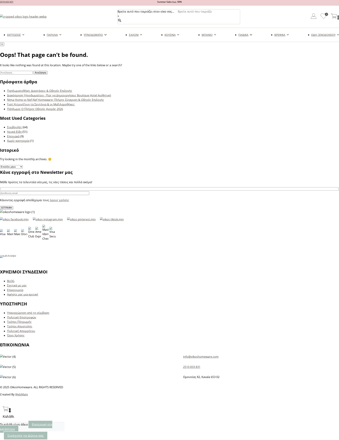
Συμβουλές (14, 127)
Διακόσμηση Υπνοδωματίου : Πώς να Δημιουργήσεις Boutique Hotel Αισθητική (59, 95)
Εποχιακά (13, 136)
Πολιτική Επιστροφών (21, 317)
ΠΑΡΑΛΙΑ (52, 35)
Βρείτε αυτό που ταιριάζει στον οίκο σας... (146, 11)
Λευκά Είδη (14, 132)
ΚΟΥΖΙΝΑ (170, 35)
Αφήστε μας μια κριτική (22, 294)
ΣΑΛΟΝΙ (134, 35)
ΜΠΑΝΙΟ (207, 35)
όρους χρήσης (59, 200)
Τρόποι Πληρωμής (19, 322)
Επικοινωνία (15, 290)
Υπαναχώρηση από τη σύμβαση (28, 313)
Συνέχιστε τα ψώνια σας (25, 435)
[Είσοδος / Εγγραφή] (313, 16)
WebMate (21, 394)
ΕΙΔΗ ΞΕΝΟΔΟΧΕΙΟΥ (323, 35)
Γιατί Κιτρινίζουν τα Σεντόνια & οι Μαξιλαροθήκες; (41, 104)
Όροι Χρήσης (16, 335)
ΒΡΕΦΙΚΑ (279, 35)
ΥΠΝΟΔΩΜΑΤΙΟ (93, 35)
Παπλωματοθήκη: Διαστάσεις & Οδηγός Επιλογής (39, 91)
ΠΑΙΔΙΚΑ (243, 35)
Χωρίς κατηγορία (18, 141)
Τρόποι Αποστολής (19, 326)
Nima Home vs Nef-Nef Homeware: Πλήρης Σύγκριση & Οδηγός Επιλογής (55, 100)
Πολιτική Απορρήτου (21, 331)
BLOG (10, 281)
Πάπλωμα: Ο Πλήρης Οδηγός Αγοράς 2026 (35, 109)
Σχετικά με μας (17, 285)
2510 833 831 (6, 1)
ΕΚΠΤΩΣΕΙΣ (14, 35)
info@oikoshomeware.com (201, 357)
